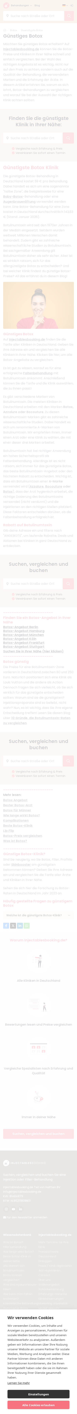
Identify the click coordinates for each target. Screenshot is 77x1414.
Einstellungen (38, 1394)
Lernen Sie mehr (19, 1383)
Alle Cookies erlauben (38, 1405)
